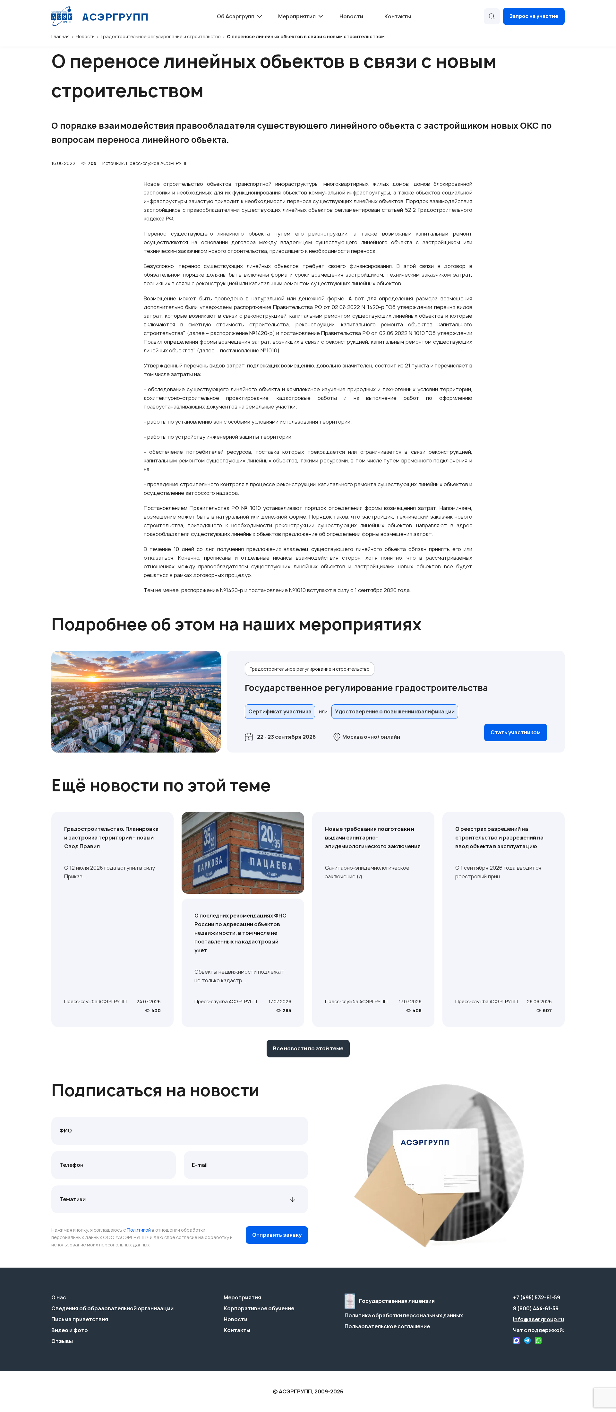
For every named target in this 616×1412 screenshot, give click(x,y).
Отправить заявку (277, 1234)
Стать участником (516, 732)
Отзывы (62, 1341)
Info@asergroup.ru (538, 1319)
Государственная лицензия (397, 1300)
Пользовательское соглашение (387, 1326)
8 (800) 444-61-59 (536, 1308)
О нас (58, 1297)
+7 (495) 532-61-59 (536, 1297)
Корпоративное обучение (259, 1308)
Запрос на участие (533, 16)
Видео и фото (69, 1330)
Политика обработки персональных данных (404, 1315)
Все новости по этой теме (308, 1048)
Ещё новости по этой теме (161, 785)
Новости (351, 16)
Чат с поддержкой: (539, 1330)
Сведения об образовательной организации (112, 1308)
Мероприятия (242, 1297)
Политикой (139, 1230)
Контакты (397, 16)
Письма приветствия (79, 1319)
